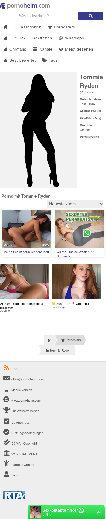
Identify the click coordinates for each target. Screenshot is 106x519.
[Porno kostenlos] (25, 7)
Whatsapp (74, 37)
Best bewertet (22, 60)
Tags (52, 60)
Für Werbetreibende (25, 411)
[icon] (5, 27)
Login (15, 475)
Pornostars (64, 26)
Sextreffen (42, 37)
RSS (14, 368)
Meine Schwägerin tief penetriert (26, 251)
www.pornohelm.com (26, 400)
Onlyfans (17, 49)
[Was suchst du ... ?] (90, 16)
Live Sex (17, 37)
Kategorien (30, 26)
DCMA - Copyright (24, 443)
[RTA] (14, 498)
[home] (49, 340)
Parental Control (22, 464)
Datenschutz (20, 422)
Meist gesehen (78, 49)
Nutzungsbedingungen (27, 433)
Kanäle (45, 49)
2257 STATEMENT (24, 454)
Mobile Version (21, 389)
